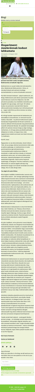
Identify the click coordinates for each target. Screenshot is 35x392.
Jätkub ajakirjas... (6, 342)
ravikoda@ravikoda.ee (23, 3)
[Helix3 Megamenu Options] (10, 6)
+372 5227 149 (11, 3)
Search (7, 32)
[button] (17, 36)
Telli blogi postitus (8, 368)
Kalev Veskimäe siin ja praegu (10, 371)
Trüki (4, 42)
